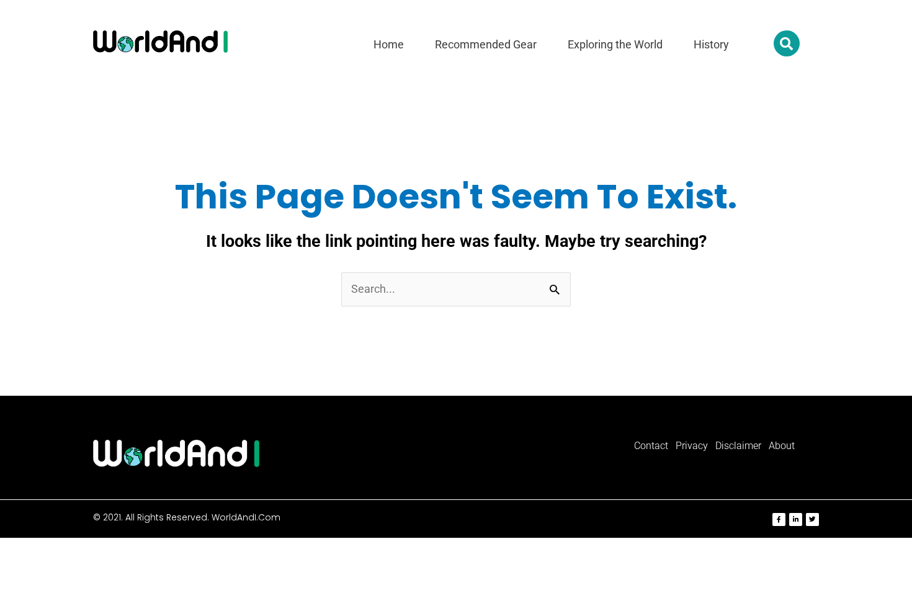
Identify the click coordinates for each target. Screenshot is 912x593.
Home (388, 44)
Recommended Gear (486, 44)
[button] (787, 43)
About (782, 446)
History (711, 44)
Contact (651, 446)
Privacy (692, 446)
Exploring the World (615, 44)
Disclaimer (738, 446)
